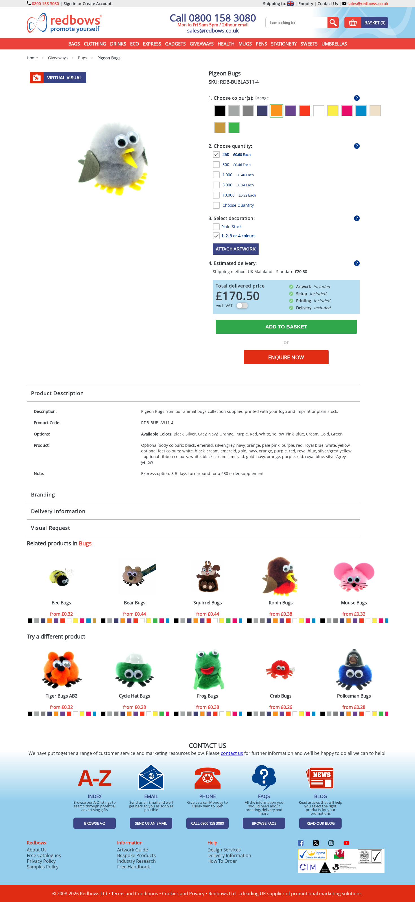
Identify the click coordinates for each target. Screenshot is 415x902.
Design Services (224, 850)
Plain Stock (231, 226)
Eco (134, 44)
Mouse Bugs (354, 603)
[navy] (43, 620)
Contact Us (328, 3)
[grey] (262, 620)
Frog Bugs (207, 696)
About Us (37, 850)
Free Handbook (133, 867)
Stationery (284, 44)
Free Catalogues (44, 855)
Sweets (309, 44)
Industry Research (136, 861)
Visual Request (50, 527)
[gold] (95, 620)
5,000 (238, 185)
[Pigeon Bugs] (115, 158)
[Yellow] (332, 110)
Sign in (70, 3)
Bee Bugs (61, 603)
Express (152, 44)
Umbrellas (334, 44)
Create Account (97, 3)
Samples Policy (42, 867)
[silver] (36, 620)
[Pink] (347, 110)
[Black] (220, 110)
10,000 (239, 195)
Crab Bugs (281, 696)
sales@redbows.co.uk (367, 3)
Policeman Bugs (354, 696)
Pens (261, 44)
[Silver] (234, 110)
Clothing (95, 44)
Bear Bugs (134, 603)
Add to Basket (286, 327)
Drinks (118, 44)
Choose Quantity (238, 205)
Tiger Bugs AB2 (61, 696)
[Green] (234, 127)
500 (236, 164)
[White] (318, 110)
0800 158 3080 (45, 3)
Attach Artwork (236, 249)
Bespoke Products (136, 855)
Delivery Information (58, 511)
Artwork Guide (132, 850)
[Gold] (220, 127)
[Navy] (262, 110)
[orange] (49, 620)
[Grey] (248, 110)
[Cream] (375, 110)
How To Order (222, 861)
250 (236, 154)
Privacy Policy (41, 861)
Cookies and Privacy (183, 893)
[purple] (56, 620)
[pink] (82, 620)
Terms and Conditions (134, 893)
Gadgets (175, 44)
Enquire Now (286, 357)
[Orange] (276, 110)
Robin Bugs (281, 603)
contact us (232, 753)
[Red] (304, 110)
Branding (43, 494)
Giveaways (202, 44)
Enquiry (305, 3)
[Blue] (361, 110)
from (61, 614)
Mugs (245, 44)
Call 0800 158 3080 (213, 18)
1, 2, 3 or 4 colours (238, 235)
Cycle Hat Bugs (134, 696)
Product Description (57, 393)
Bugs (85, 543)
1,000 (238, 174)
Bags (74, 44)
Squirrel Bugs (207, 603)
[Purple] (290, 110)
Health (226, 44)
